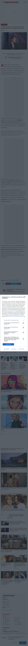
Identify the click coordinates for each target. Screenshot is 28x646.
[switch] (23, 323)
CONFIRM (8, 344)
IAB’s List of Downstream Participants (15, 316)
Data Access (14, 348)
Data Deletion (6, 348)
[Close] (25, 297)
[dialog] (14, 323)
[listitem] (14, 320)
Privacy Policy (21, 348)
